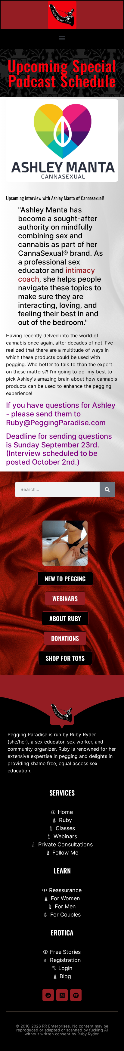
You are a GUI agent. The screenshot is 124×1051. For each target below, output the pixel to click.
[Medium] (62, 995)
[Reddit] (48, 995)
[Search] (107, 489)
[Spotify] (76, 995)
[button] (62, 38)
